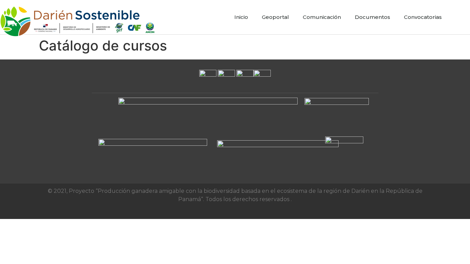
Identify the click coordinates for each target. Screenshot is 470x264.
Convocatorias (423, 17)
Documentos (372, 17)
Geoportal (275, 17)
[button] (463, 17)
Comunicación (322, 17)
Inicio (241, 17)
